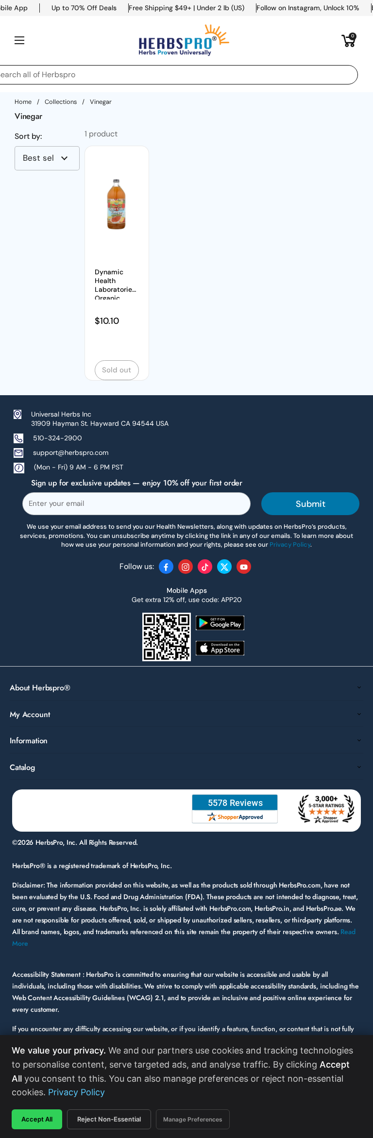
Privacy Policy (76, 1092)
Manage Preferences (192, 1119)
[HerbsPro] (184, 40)
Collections (61, 102)
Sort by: (28, 136)
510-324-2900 (57, 438)
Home (23, 102)
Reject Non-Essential (109, 1119)
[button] (348, 40)
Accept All (36, 1119)
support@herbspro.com (70, 452)
